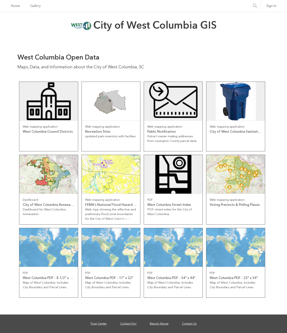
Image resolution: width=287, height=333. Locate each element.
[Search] (255, 6)
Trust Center (98, 323)
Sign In (271, 6)
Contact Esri (128, 323)
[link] (48, 116)
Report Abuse (159, 323)
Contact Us (189, 323)
